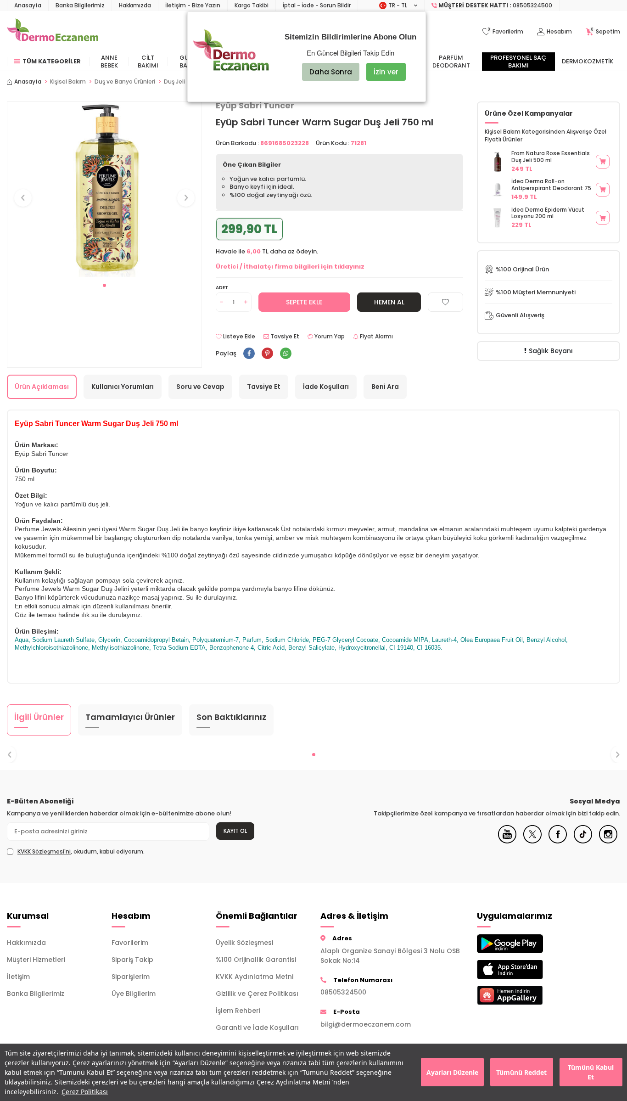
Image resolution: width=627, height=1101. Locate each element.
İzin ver (386, 72)
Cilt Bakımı (148, 61)
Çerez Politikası (85, 1091)
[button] (104, 285)
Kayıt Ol (235, 831)
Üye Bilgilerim (134, 993)
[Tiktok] (583, 841)
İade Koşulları (326, 386)
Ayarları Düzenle (452, 1072)
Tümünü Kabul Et (591, 1072)
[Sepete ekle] (603, 162)
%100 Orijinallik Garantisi (256, 959)
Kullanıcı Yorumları (122, 386)
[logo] (52, 31)
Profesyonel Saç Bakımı (518, 61)
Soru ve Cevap (200, 386)
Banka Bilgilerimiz (80, 5)
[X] (532, 841)
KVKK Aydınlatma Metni (254, 976)
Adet (222, 288)
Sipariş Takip (132, 959)
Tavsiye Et (284, 336)
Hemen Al (389, 302)
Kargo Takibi (252, 5)
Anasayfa (27, 5)
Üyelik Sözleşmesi (244, 942)
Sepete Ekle (304, 302)
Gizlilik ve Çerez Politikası (257, 993)
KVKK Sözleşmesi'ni (44, 851)
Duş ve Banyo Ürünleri (125, 81)
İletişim (18, 976)
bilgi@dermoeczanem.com (365, 1024)
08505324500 (343, 992)
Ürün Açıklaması (42, 386)
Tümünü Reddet (521, 1072)
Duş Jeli (174, 81)
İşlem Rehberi (238, 1010)
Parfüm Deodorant (451, 61)
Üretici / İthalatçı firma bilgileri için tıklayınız (290, 266)
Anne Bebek (109, 61)
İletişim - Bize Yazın (192, 5)
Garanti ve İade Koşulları (257, 1027)
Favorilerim (130, 942)
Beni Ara (385, 386)
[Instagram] (608, 841)
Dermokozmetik (587, 61)
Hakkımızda (135, 5)
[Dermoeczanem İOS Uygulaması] (522, 969)
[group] (104, 189)
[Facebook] (558, 841)
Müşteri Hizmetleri (36, 959)
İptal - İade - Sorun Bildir (317, 5)
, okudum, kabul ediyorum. (81, 851)
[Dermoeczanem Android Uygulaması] (522, 943)
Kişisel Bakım (68, 81)
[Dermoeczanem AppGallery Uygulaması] (522, 995)
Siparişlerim (131, 976)
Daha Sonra (330, 72)
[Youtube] (507, 841)
